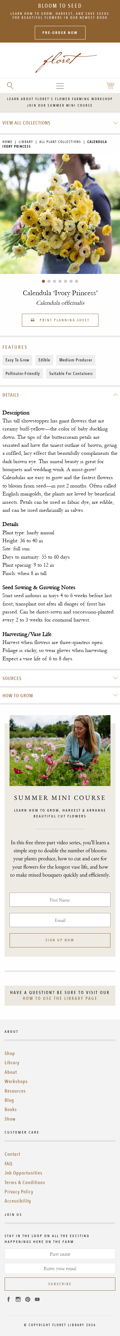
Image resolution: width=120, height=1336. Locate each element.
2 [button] (48, 281)
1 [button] (43, 281)
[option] (60, 214)
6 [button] (71, 281)
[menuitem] (60, 122)
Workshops (16, 1081)
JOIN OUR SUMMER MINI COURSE (60, 105)
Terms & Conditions (25, 1182)
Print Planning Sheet (64, 320)
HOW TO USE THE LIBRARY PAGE (60, 998)
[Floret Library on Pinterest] (27, 1300)
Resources (15, 1091)
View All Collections (26, 123)
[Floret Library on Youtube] (37, 1300)
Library (26, 142)
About (11, 1072)
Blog (9, 1100)
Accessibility (18, 1201)
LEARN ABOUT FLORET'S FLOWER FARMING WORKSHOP (60, 99)
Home (7, 142)
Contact (12, 1154)
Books (11, 1109)
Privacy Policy (19, 1191)
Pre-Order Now (60, 32)
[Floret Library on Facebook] (8, 1300)
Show (10, 1119)
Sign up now (60, 940)
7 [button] (76, 281)
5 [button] (65, 281)
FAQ (8, 1163)
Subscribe (60, 1283)
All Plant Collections (60, 142)
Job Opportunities (23, 1173)
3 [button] (54, 281)
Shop (10, 1053)
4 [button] (60, 281)
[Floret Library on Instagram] (18, 1300)
